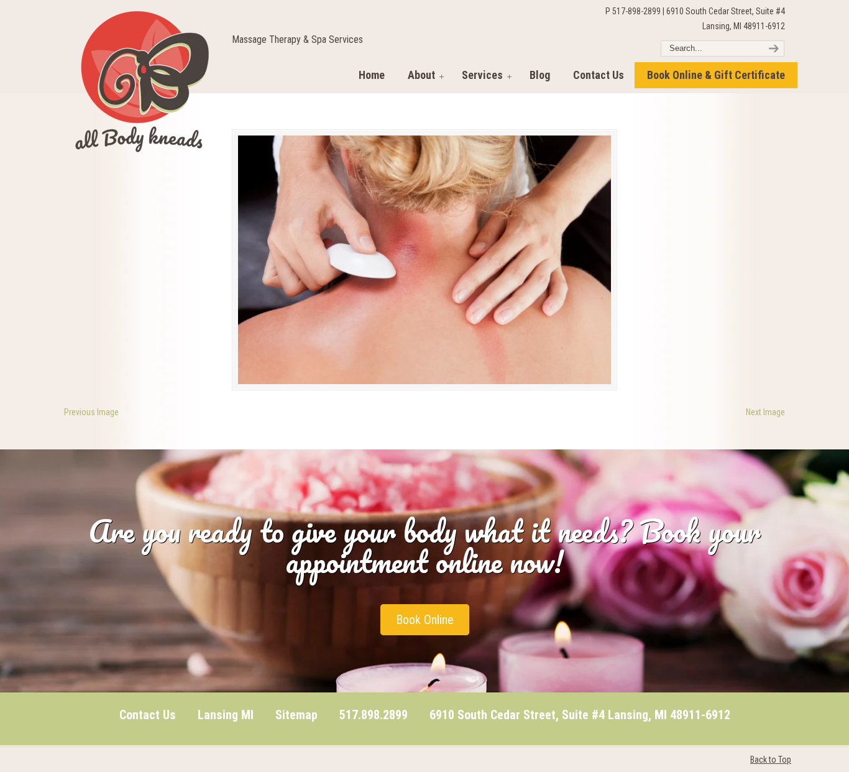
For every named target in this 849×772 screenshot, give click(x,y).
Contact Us (147, 714)
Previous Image (91, 412)
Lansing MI (226, 714)
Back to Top (770, 760)
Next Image (765, 412)
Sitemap (296, 714)
